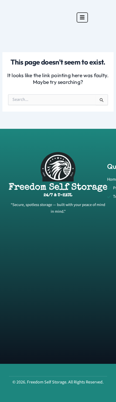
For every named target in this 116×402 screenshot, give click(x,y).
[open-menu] (82, 17)
